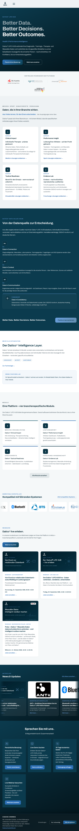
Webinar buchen (10, 545)
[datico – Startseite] (5, 3)
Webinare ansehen (33, 62)
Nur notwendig (55, 822)
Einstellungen (42, 822)
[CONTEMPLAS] (40, 507)
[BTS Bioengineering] (20, 507)
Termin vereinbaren (13, 767)
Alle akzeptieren (70, 822)
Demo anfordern (37, 767)
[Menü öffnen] (14, 4)
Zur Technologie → (8, 366)
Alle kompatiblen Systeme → (67, 497)
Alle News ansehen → (69, 676)
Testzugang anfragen (64, 767)
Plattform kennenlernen (66, 320)
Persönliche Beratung (12, 62)
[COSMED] (60, 507)
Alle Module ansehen (39, 475)
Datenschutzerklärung (8, 828)
